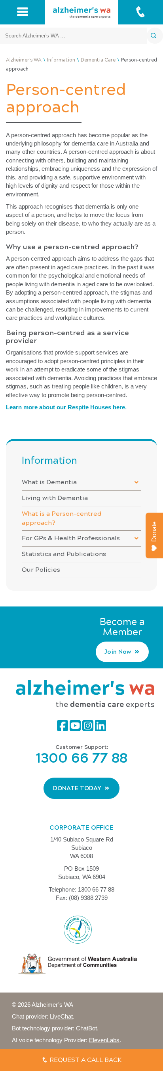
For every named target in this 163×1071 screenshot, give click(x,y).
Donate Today (77, 788)
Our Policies (41, 569)
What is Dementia (49, 482)
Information (49, 460)
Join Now (117, 651)
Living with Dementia (55, 498)
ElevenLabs (104, 1040)
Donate (154, 531)
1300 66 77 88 (81, 758)
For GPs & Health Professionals (71, 538)
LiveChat (61, 1016)
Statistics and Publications (64, 554)
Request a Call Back (85, 1060)
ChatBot (86, 1028)
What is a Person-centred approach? (62, 518)
